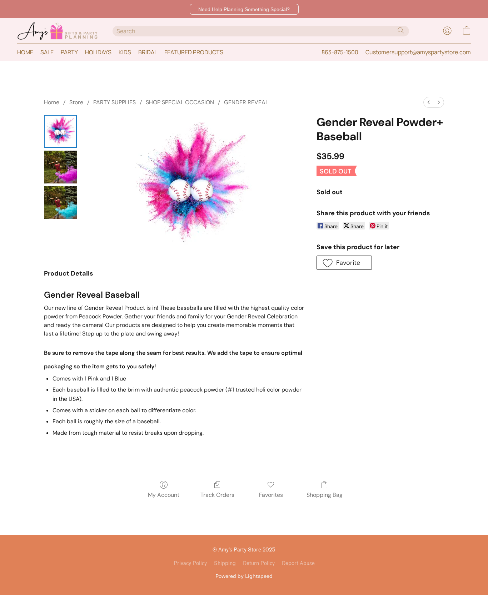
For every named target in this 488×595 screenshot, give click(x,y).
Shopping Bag (325, 495)
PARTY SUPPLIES (114, 102)
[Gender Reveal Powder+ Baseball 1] (60, 167)
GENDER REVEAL (246, 102)
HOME (25, 52)
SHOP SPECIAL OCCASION (180, 102)
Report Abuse (298, 563)
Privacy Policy (190, 563)
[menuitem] (429, 102)
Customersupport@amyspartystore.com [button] (418, 52)
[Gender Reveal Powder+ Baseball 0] (60, 131)
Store (76, 102)
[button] (244, 9)
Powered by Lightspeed (244, 576)
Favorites (271, 495)
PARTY (69, 52)
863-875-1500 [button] (340, 52)
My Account (163, 495)
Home (51, 102)
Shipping (225, 563)
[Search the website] (400, 30)
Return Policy (259, 563)
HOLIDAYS (98, 52)
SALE (47, 52)
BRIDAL (147, 52)
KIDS (125, 52)
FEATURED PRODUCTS (193, 52)
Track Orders (217, 495)
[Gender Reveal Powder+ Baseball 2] (60, 202)
